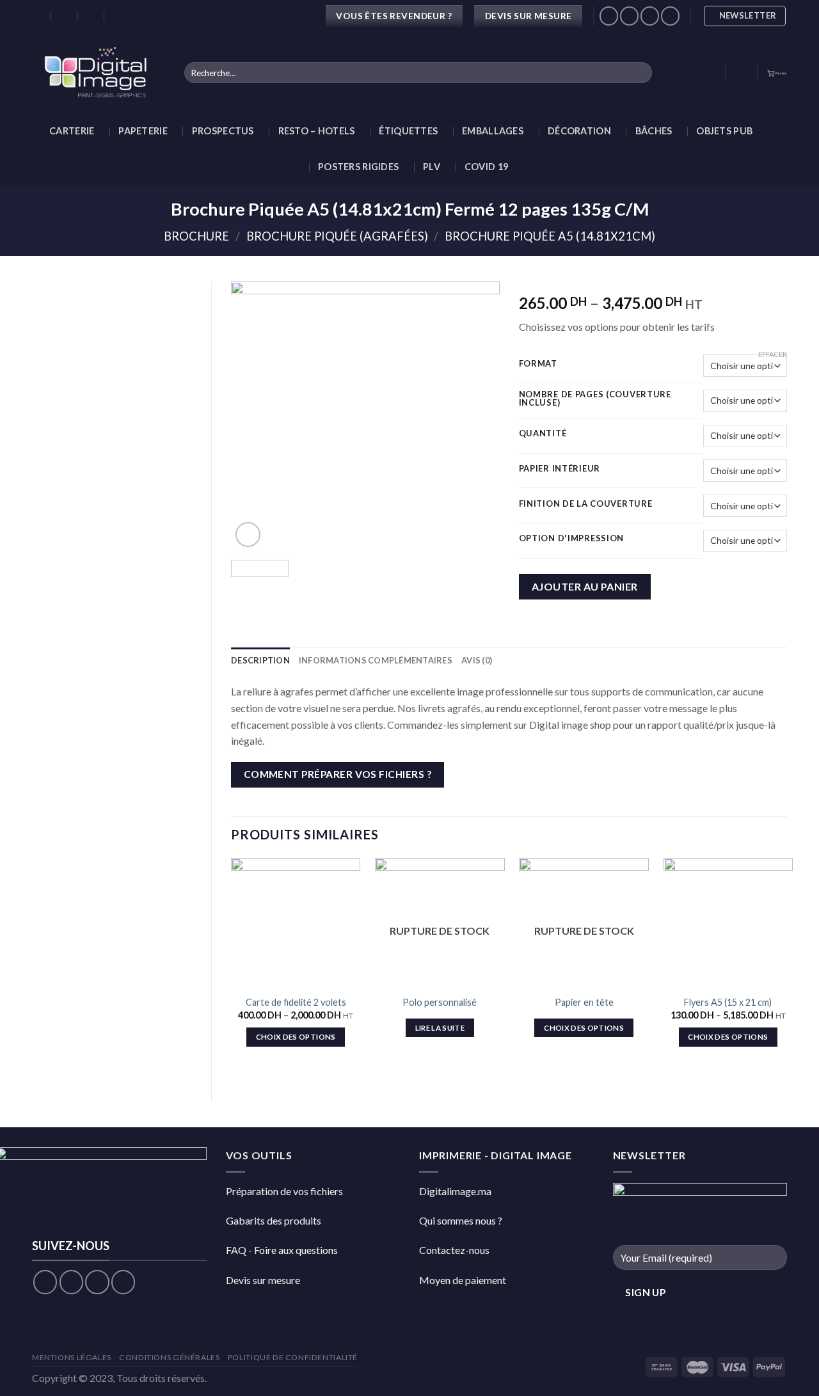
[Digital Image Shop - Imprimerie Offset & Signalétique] (98, 72)
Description (260, 660)
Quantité (543, 433)
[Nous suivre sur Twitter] (649, 15)
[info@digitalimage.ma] (65, 16)
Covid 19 (486, 166)
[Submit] (639, 73)
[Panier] (777, 72)
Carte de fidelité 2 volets (296, 1002)
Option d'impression (571, 538)
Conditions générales (169, 1357)
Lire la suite (440, 1028)
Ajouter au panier (585, 586)
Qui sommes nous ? (460, 1220)
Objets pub (724, 130)
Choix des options (296, 1037)
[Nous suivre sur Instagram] (629, 15)
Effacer (772, 354)
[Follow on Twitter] (97, 1282)
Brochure (196, 236)
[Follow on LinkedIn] (670, 15)
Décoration (579, 130)
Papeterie (143, 130)
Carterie (71, 130)
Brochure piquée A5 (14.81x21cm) (550, 236)
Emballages (492, 130)
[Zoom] (247, 534)
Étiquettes (408, 130)
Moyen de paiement (462, 1280)
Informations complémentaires (375, 660)
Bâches (653, 130)
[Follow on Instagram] (71, 1282)
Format (538, 364)
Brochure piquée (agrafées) (337, 236)
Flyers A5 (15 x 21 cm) (728, 1002)
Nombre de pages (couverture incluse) (595, 399)
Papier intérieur (560, 468)
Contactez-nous (454, 1250)
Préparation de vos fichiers (284, 1191)
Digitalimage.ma (455, 1191)
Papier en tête (584, 1002)
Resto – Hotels (316, 130)
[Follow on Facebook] (45, 1282)
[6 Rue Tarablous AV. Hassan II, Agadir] (38, 16)
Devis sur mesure (263, 1280)
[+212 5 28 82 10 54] (118, 16)
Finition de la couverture (586, 504)
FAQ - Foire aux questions (282, 1250)
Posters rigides (358, 166)
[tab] (260, 660)
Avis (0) (476, 660)
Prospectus (223, 130)
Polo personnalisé (439, 1002)
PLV (431, 166)
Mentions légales (71, 1357)
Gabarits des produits (273, 1220)
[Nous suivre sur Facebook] (609, 15)
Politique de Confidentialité (293, 1357)
